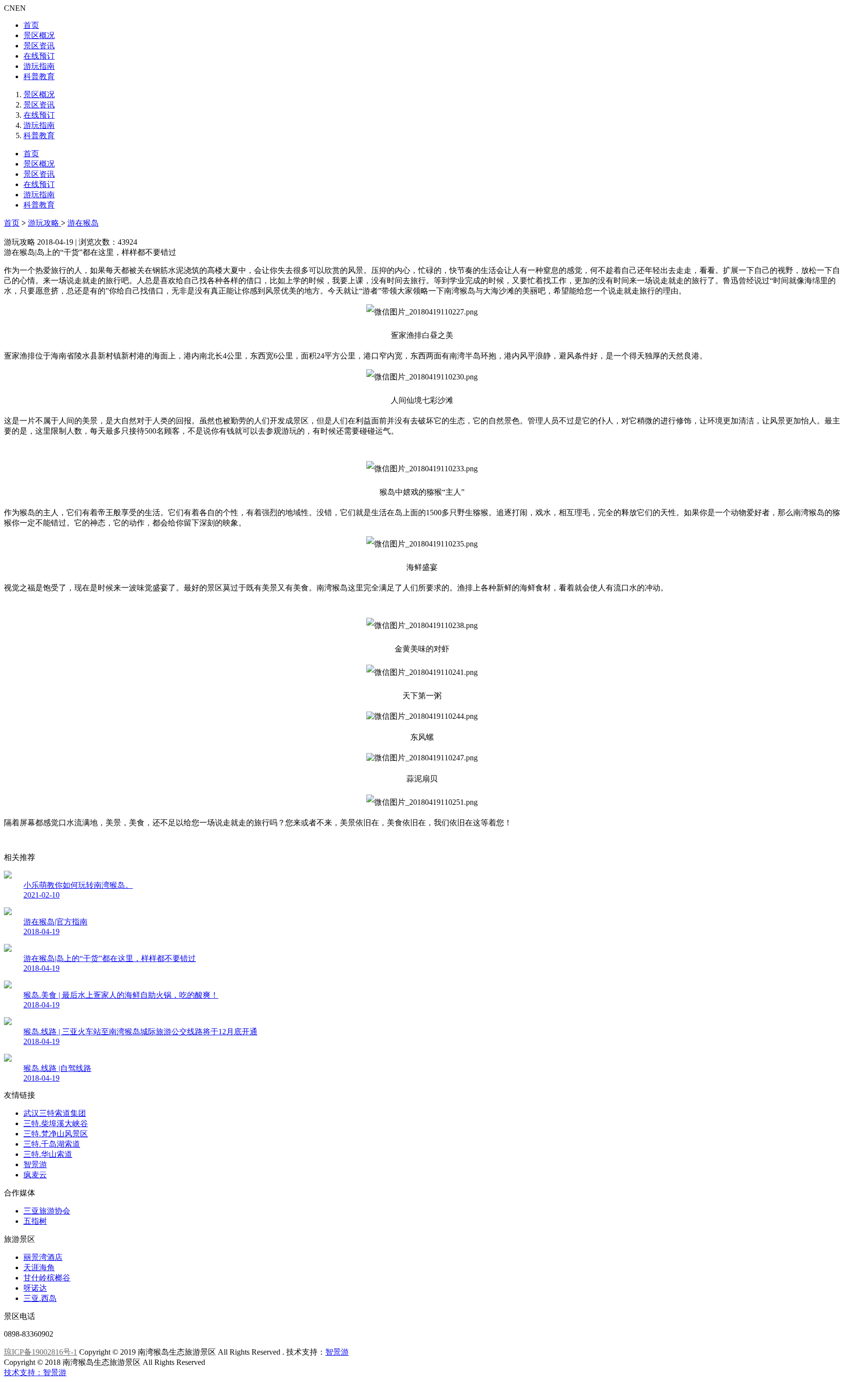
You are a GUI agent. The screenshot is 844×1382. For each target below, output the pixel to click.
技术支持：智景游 (35, 1372)
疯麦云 (35, 1175)
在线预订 (39, 56)
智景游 (35, 1164)
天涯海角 (39, 1267)
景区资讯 (39, 46)
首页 (31, 25)
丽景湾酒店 (43, 1257)
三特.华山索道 (47, 1154)
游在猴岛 (83, 223)
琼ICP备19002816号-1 (40, 1352)
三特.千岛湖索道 (51, 1144)
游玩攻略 (44, 223)
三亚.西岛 (40, 1298)
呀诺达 (35, 1288)
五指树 (35, 1221)
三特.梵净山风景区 (55, 1134)
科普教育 (39, 76)
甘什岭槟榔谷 (46, 1278)
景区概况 (39, 35)
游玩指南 (39, 66)
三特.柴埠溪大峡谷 (55, 1123)
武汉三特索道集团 (54, 1113)
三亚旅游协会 (46, 1211)
